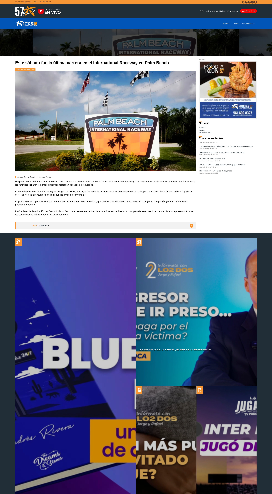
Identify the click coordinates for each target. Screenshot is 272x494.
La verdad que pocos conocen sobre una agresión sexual (222, 152)
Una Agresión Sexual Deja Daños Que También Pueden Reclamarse (226, 146)
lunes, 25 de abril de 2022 (25, 69)
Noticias (226, 23)
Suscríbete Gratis (248, 11)
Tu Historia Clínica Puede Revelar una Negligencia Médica (222, 165)
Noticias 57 (224, 11)
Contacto (234, 11)
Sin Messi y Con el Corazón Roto (212, 159)
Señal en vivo (205, 11)
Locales (236, 23)
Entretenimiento (248, 23)
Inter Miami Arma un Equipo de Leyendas (215, 171)
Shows (215, 11)
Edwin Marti (44, 225)
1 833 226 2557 (46, 2)
